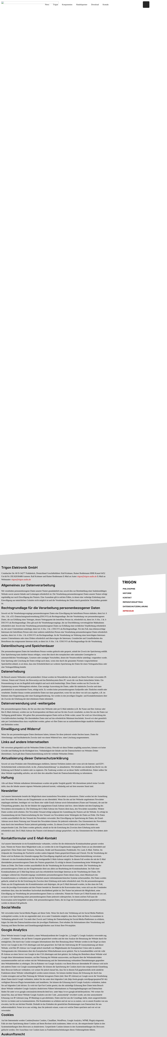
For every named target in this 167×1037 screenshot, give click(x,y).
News (47, 5)
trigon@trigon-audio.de (87, 576)
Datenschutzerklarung (135, 606)
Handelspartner (81, 5)
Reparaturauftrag (133, 602)
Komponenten (67, 5)
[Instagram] (146, 4)
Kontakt (127, 598)
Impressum (128, 611)
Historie (127, 593)
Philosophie (129, 589)
